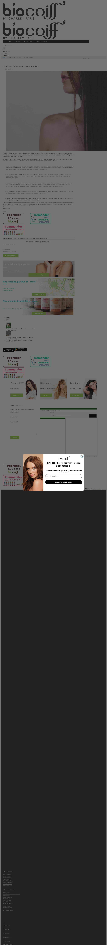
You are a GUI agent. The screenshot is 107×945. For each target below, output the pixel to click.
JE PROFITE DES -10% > (63, 482)
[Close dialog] (82, 456)
